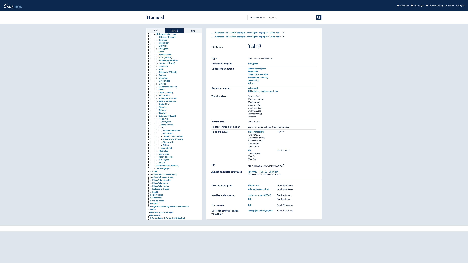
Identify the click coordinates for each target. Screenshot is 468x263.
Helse (153, 209)
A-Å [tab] (156, 31)
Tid (162, 128)
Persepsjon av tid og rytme (260, 211)
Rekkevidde (164, 104)
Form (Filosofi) (165, 57)
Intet (161, 69)
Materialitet (164, 81)
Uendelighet (166, 148)
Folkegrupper (156, 195)
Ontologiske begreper (166, 34)
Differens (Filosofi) (167, 37)
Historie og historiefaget (161, 212)
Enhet (161, 52)
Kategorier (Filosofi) (168, 72)
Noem (161, 90)
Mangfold (163, 78)
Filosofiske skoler (160, 183)
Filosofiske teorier (160, 186)
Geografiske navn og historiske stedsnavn (169, 206)
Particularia (164, 95)
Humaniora (155, 215)
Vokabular (404, 5)
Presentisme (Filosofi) (173, 139)
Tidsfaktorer (253, 185)
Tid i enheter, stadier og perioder (263, 91)
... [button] (212, 33)
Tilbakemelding (435, 5)
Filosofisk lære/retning (163, 177)
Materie (162, 84)
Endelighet (166, 122)
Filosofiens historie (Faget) (164, 174)
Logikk (155, 192)
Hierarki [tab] (174, 31)
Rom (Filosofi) (167, 125)
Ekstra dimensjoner (172, 130)
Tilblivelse (163, 151)
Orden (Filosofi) (166, 92)
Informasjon (418, 5)
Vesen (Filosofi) (166, 157)
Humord (155, 17)
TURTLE (263, 172)
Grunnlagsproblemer (168, 60)
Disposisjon (164, 43)
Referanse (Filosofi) (167, 101)
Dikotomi (163, 40)
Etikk (154, 171)
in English (460, 5)
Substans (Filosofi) (167, 116)
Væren (162, 163)
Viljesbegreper (163, 168)
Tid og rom (163, 119)
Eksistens (163, 46)
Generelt (154, 203)
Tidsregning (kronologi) (258, 189)
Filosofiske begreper (235, 33)
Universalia (164, 154)
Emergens (163, 49)
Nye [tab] (193, 31)
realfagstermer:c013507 (259, 195)
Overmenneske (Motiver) (167, 165)
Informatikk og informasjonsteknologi (167, 218)
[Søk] (319, 17)
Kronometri (168, 133)
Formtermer (156, 198)
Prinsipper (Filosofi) (168, 98)
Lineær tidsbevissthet (173, 136)
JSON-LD (273, 172)
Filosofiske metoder (161, 180)
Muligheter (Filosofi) (168, 87)
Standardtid (168, 142)
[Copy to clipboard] (258, 46)
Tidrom (166, 145)
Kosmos (162, 75)
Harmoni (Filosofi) (167, 63)
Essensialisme (165, 54)
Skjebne (162, 110)
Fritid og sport (157, 201)
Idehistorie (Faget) (160, 189)
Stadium (162, 113)
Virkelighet (164, 160)
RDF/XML (252, 172)
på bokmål (449, 5)
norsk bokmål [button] (255, 17)
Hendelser (163, 66)
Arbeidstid (253, 88)
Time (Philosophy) (256, 132)
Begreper (219, 33)
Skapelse (163, 107)
